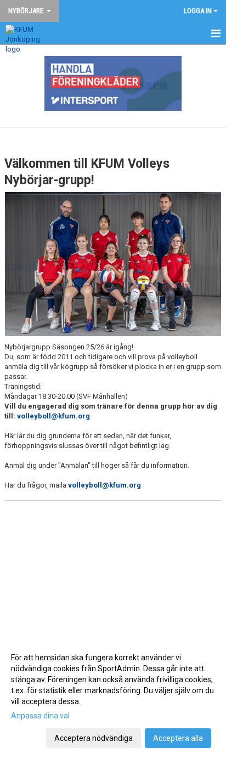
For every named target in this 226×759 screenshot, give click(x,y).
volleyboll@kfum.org (53, 416)
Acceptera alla (178, 738)
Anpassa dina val (40, 715)
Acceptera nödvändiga (93, 738)
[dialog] (113, 697)
